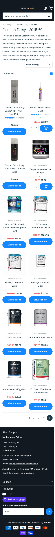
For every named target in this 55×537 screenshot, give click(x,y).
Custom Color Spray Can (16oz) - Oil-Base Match (14, 168)
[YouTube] (4, 494)
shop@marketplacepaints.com (23, 463)
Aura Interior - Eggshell (14, 389)
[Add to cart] (46, 128)
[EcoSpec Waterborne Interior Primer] (41, 369)
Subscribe (49, 511)
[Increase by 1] (37, 125)
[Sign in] (45, 8)
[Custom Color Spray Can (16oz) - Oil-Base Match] (14, 149)
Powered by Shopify (41, 522)
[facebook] (11, 494)
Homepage (7, 24)
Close (27, 482)
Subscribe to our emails (14, 505)
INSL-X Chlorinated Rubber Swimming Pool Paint (14, 227)
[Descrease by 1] (37, 130)
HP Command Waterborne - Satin (41, 226)
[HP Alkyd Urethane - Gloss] (41, 263)
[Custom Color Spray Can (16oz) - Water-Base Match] (14, 92)
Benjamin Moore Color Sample (40, 171)
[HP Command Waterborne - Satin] (41, 204)
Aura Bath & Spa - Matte (40, 337)
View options (14, 131)
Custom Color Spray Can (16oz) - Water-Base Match (14, 110)
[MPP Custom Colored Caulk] (41, 92)
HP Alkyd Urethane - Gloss (40, 284)
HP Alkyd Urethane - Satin (14, 284)
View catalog (4, 8)
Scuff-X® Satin (14, 337)
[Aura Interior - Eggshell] (14, 369)
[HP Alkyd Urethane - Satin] (14, 263)
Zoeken (49, 15)
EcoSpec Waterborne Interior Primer (40, 391)
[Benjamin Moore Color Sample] (41, 149)
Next (50, 418)
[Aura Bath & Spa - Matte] (41, 318)
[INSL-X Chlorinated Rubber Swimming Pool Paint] (14, 204)
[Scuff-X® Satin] (14, 318)
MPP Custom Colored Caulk (40, 109)
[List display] (51, 73)
